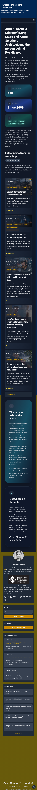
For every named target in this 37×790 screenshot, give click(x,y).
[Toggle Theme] (34, 787)
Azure (10, 121)
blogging (9, 359)
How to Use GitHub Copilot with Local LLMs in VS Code (18, 277)
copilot (26, 224)
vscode (9, 269)
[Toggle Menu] (33, 20)
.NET (15, 121)
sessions (9, 224)
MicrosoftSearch (12, 187)
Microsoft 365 (12, 123)
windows (9, 314)
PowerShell (21, 123)
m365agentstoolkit (12, 230)
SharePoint (21, 121)
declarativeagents (12, 227)
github (24, 267)
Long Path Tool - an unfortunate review (21, 657)
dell (15, 314)
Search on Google (18, 616)
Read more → (10, 211)
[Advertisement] (18, 756)
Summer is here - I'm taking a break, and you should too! (17, 367)
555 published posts (13, 160)
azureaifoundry (11, 267)
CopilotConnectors (24, 187)
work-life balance (19, 359)
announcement (18, 224)
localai (15, 269)
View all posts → (18, 733)
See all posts (11, 394)
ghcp (19, 267)
